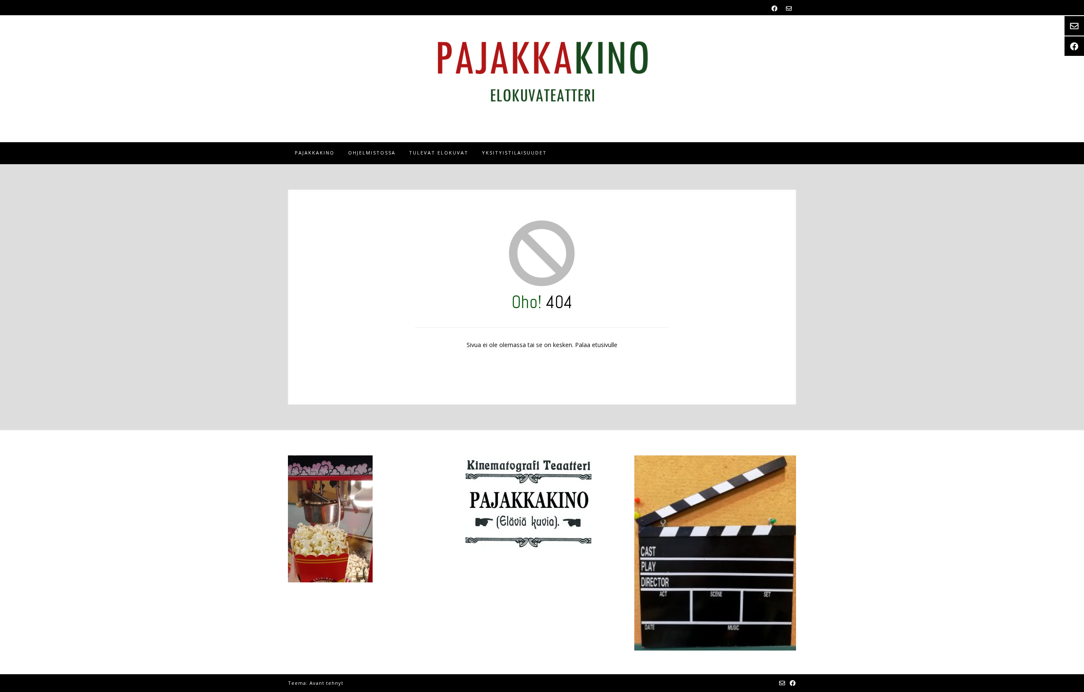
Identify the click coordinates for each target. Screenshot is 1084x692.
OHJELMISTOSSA (371, 152)
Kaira (352, 683)
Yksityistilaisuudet (514, 152)
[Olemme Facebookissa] (774, 8)
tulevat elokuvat (438, 152)
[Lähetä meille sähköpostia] (789, 8)
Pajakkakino (315, 152)
